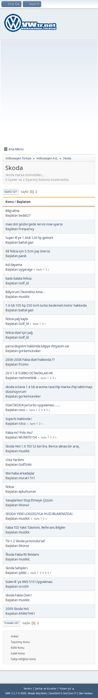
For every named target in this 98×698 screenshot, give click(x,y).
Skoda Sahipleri (16, 568)
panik (22, 256)
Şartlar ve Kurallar (45, 688)
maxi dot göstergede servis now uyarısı (34, 224)
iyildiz (22, 573)
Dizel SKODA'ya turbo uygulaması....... (32, 405)
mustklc (24, 297)
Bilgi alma (12, 211)
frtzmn (24, 364)
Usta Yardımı (14, 460)
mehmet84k (28, 378)
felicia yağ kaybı (16, 319)
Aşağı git (10, 191)
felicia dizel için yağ (19, 333)
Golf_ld (24, 283)
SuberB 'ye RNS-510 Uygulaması (28, 582)
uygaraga (25, 269)
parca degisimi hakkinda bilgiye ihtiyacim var (37, 346)
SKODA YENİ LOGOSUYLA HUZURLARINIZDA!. (39, 514)
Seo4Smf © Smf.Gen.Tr (63, 693)
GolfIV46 (25, 464)
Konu (9, 202)
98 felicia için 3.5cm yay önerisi (27, 251)
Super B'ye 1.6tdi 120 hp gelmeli (29, 238)
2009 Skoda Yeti (17, 609)
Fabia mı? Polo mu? (19, 432)
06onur (24, 505)
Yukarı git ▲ (66, 688)
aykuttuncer (27, 491)
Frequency (26, 229)
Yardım (28, 688)
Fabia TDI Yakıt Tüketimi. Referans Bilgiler (35, 527)
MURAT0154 (28, 437)
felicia (9, 487)
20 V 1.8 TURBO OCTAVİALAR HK (29, 373)
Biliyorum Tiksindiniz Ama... (25, 292)
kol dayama (13, 265)
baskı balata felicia (18, 278)
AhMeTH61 (27, 613)
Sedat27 (25, 215)
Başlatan (24, 202)
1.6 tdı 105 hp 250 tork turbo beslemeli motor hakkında (46, 305)
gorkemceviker (30, 351)
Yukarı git (11, 623)
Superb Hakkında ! (18, 419)
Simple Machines (37, 693)
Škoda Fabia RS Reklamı (22, 554)
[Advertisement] (49, 94)
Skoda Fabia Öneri (18, 595)
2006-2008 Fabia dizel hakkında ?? (30, 360)
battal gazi (26, 242)
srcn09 (24, 586)
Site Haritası (86, 693)
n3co (22, 423)
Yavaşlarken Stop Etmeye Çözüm (29, 500)
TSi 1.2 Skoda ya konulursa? (25, 541)
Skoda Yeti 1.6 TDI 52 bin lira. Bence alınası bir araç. (42, 446)
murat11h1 (27, 478)
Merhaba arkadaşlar (20, 473)
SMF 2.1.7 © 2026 (15, 693)
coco (22, 410)
